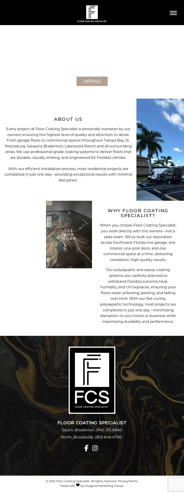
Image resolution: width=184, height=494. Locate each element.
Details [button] (92, 81)
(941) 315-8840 (109, 429)
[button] (87, 448)
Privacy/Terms (128, 481)
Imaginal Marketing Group (104, 486)
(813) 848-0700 (109, 437)
